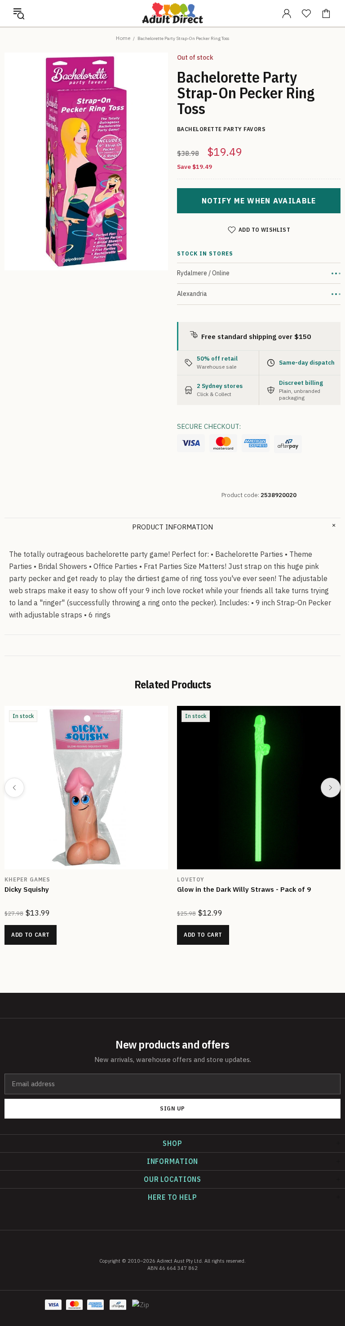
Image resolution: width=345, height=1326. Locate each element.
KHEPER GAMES (27, 879)
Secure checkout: (209, 426)
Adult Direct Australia (172, 13)
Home (123, 38)
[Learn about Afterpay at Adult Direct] (288, 444)
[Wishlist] (306, 13)
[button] (19, 13)
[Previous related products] (14, 787)
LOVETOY (190, 879)
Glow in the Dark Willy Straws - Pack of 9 (244, 889)
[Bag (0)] (326, 13)
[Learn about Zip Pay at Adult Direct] (140, 1309)
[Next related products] (331, 787)
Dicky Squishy (26, 889)
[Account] (286, 13)
